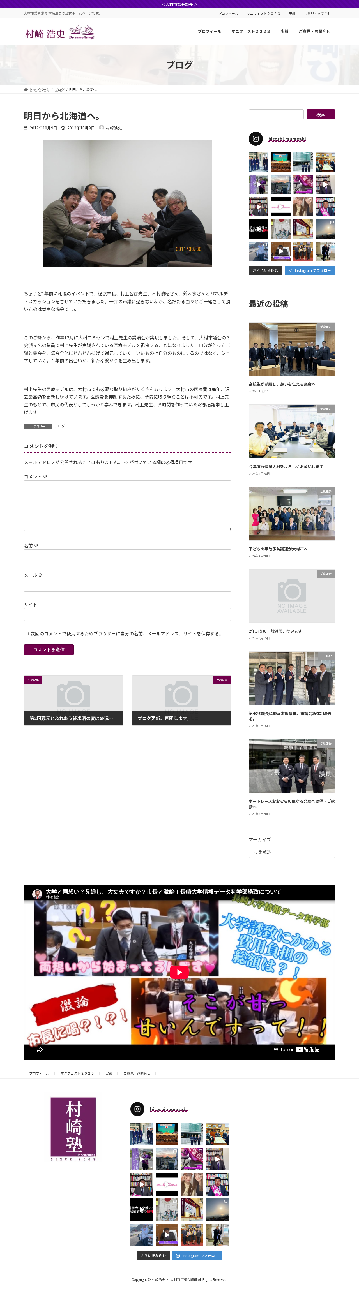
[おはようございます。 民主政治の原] (325, 229)
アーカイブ (260, 839)
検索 (320, 114)
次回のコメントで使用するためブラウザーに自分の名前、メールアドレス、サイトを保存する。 (127, 633)
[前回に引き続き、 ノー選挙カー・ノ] (258, 229)
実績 (292, 13)
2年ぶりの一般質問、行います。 (277, 631)
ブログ (60, 426)
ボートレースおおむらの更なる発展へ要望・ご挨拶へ (292, 803)
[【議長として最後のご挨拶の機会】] (281, 162)
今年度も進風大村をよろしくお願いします (286, 466)
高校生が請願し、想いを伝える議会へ (282, 384)
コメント (35, 476)
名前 (31, 545)
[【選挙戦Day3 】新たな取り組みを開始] (325, 206)
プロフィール (228, 13)
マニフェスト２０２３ (263, 13)
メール (33, 574)
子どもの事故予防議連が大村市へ (278, 548)
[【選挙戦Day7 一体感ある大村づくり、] (281, 184)
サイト (30, 604)
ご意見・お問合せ (317, 13)
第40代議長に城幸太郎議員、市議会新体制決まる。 (290, 716)
